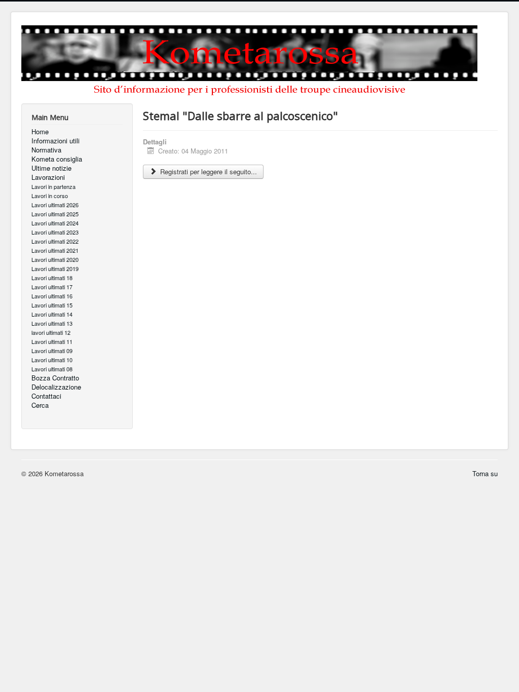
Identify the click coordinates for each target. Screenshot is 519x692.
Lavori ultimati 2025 (55, 214)
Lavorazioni (48, 177)
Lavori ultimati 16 (51, 296)
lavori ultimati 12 (50, 332)
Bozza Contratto (55, 377)
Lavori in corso (49, 195)
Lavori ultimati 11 (51, 341)
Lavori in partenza (53, 186)
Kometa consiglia (56, 159)
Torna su (485, 473)
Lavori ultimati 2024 (55, 223)
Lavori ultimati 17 (51, 287)
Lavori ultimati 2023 (55, 232)
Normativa (46, 150)
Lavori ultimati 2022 (55, 241)
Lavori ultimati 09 (51, 351)
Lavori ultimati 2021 (55, 250)
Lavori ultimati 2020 (55, 259)
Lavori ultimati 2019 (55, 268)
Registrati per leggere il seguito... (207, 171)
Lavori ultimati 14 (51, 314)
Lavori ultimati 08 (51, 369)
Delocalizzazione (56, 387)
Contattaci (46, 396)
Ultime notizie (51, 168)
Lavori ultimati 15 (51, 305)
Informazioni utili (55, 140)
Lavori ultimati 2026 (55, 205)
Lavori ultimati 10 (51, 360)
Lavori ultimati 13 (51, 323)
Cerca (40, 405)
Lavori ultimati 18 (51, 278)
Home (40, 131)
